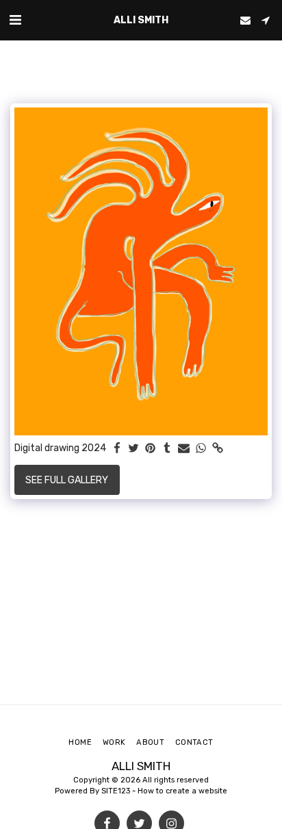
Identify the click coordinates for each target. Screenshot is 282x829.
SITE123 (115, 791)
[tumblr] (168, 448)
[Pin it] (150, 448)
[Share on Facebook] (117, 448)
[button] (15, 20)
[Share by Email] (184, 448)
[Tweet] (134, 448)
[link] (218, 448)
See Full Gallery (66, 480)
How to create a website (182, 791)
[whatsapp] (201, 448)
